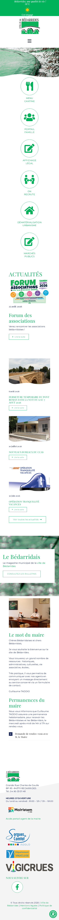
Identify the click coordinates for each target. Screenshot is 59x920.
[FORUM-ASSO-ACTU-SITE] (29, 280)
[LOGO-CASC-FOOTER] (18, 830)
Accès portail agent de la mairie (23, 818)
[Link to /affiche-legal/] (29, 148)
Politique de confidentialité (37, 907)
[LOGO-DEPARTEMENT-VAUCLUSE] (18, 851)
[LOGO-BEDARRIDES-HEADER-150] (29, 18)
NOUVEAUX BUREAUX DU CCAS (26, 452)
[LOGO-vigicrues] (29, 862)
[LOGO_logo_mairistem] (20, 805)
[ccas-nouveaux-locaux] (29, 417)
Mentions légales (29, 905)
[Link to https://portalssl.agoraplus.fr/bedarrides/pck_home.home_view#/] (29, 117)
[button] (29, 735)
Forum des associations (22, 318)
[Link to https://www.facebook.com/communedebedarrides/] (17, 887)
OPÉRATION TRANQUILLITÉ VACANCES (24, 503)
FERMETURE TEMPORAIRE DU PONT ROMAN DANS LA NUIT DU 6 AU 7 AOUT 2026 (29, 399)
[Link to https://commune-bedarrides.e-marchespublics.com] (29, 241)
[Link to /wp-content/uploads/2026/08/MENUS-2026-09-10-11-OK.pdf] (29, 86)
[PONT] (29, 357)
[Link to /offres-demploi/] (29, 179)
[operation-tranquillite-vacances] (29, 466)
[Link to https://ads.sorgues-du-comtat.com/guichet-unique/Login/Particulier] (29, 210)
